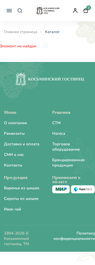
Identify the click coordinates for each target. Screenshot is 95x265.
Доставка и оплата (21, 144)
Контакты (13, 165)
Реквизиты (14, 133)
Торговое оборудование (66, 146)
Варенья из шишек (21, 188)
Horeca (58, 133)
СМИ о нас (14, 154)
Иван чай (12, 209)
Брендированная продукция (68, 162)
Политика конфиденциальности (74, 236)
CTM (56, 122)
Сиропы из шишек (21, 198)
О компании (15, 122)
